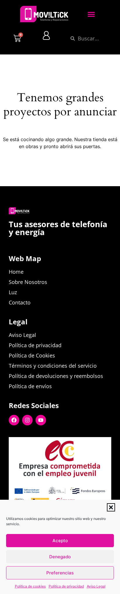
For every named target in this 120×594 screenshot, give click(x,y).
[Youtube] (41, 420)
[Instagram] (27, 420)
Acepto (60, 540)
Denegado (60, 556)
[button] (111, 507)
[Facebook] (14, 420)
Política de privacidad (66, 586)
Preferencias (60, 573)
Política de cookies (30, 586)
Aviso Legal (96, 586)
